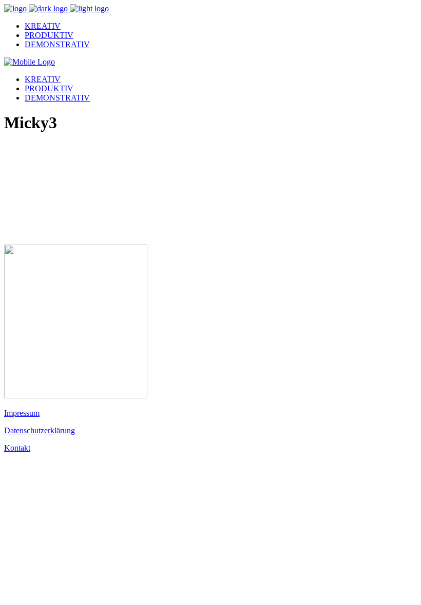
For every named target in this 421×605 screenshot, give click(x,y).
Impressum (22, 413)
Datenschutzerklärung (39, 430)
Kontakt (17, 447)
